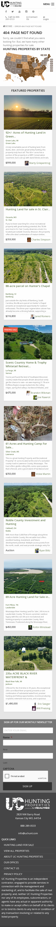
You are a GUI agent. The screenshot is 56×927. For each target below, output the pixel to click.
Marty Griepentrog (39, 163)
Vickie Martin (42, 474)
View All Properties (16, 851)
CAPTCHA (8, 768)
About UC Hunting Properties (23, 856)
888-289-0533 (12, 18)
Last (5, 762)
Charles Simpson (40, 239)
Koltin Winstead (41, 627)
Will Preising (43, 708)
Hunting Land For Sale (19, 845)
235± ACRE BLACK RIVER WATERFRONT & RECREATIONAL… (21, 677)
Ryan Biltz (44, 550)
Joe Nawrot (43, 397)
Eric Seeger (43, 703)
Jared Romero (42, 316)
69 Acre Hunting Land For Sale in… (28, 597)
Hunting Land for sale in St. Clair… (28, 209)
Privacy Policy (13, 874)
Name (7, 737)
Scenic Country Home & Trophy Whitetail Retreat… (26, 364)
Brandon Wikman (40, 392)
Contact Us (11, 868)
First (5, 749)
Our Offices (11, 862)
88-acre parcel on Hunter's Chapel (28, 286)
